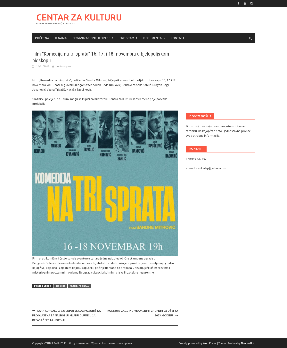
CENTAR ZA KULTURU (79, 17)
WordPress (209, 343)
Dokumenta (152, 38)
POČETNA (42, 38)
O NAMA (61, 38)
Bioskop (60, 285)
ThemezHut (247, 343)
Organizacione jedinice (91, 38)
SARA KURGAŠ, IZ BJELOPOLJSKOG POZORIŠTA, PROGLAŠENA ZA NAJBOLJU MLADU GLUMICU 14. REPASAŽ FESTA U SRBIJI (66, 315)
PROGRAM (126, 38)
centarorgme (63, 66)
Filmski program (79, 285)
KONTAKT (177, 38)
